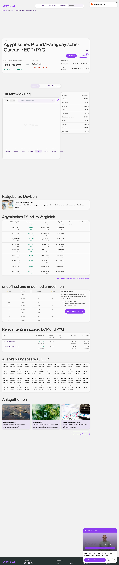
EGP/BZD (12, 366)
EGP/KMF (27, 376)
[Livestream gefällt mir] (109, 560)
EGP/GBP (56, 366)
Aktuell (43, 6)
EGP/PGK (19, 382)
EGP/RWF (56, 382)
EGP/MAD (49, 378)
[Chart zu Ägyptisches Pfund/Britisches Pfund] (70, 245)
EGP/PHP (41, 382)
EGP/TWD (34, 380)
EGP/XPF (5, 369)
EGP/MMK (12, 380)
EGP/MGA (19, 378)
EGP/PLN (49, 382)
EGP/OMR (78, 380)
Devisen (12, 10)
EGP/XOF (85, 366)
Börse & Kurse (5, 10)
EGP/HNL (56, 371)
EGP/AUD (63, 364)
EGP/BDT (85, 364)
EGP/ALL (12, 364)
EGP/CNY (19, 369)
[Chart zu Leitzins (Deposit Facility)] (60, 347)
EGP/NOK (70, 380)
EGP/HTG (49, 371)
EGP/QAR (5, 376)
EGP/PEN (34, 382)
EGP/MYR (34, 378)
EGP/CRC (27, 369)
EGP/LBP (85, 376)
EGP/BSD (70, 364)
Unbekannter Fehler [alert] (100, 4)
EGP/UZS (34, 389)
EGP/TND (70, 387)
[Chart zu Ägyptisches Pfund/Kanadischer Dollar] (70, 255)
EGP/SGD (49, 385)
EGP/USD (41, 389)
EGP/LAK (70, 376)
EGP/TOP (49, 387)
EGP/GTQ (27, 371)
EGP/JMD (27, 373)
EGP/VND (63, 389)
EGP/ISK (12, 373)
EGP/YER (41, 373)
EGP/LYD (5, 378)
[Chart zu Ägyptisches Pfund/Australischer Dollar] (70, 261)
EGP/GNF (34, 371)
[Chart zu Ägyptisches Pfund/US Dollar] (70, 228)
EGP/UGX (5, 389)
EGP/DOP (56, 369)
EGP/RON (63, 382)
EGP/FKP (78, 369)
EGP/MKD (63, 378)
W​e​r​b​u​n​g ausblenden (61, 24)
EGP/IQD (85, 371)
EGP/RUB (70, 382)
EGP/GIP (19, 371)
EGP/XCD (85, 380)
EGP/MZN (70, 378)
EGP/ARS (34, 364)
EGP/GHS (12, 371)
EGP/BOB (34, 366)
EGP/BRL (49, 366)
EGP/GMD (5, 371)
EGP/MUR (56, 378)
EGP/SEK (12, 385)
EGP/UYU (27, 389)
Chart (43, 86)
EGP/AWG (49, 364)
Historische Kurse (54, 86)
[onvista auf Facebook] (25, 563)
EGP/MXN (78, 378)
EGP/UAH (12, 389)
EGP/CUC (41, 376)
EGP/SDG (85, 385)
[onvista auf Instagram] (32, 563)
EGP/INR (70, 371)
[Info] (6, 100)
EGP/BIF (78, 366)
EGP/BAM (34, 376)
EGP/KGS (63, 376)
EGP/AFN (5, 364)
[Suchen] (81, 5)
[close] (116, 2)
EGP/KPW (63, 380)
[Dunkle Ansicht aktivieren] (11, 1)
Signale (84, 56)
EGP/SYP (27, 387)
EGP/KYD (56, 373)
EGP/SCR (34, 385)
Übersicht (35, 86)
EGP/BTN (27, 366)
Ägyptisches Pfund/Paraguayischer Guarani (25, 10)
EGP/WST (85, 382)
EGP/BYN (70, 389)
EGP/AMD (41, 364)
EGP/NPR (27, 380)
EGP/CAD (70, 373)
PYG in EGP (35, 60)
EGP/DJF (49, 369)
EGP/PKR (5, 382)
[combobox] (36, 101)
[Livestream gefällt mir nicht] (114, 560)
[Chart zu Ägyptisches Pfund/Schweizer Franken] (70, 250)
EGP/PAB (12, 382)
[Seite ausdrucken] (87, 51)
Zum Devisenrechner (75, 311)
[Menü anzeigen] (37, 5)
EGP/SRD (12, 387)
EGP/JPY (34, 373)
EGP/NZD (41, 380)
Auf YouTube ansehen (95, 560)
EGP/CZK (63, 387)
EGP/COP (19, 376)
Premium (63, 6)
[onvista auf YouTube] (29, 563)
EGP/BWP (41, 366)
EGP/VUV (49, 389)
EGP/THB (41, 387)
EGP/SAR (5, 385)
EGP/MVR (41, 378)
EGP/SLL (41, 385)
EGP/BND (63, 366)
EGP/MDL (85, 378)
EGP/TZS (34, 387)
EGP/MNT (5, 380)
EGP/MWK (27, 378)
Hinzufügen (71, 56)
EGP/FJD (85, 369)
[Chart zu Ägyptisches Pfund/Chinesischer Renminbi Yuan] (70, 266)
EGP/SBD (78, 382)
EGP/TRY (78, 387)
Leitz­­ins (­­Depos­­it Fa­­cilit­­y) (11, 347)
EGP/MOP (12, 378)
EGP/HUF (19, 389)
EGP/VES (56, 389)
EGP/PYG (27, 382)
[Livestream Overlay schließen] (114, 530)
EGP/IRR (5, 373)
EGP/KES (12, 376)
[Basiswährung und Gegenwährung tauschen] (27, 65)
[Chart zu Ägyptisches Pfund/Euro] (70, 234)
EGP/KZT (85, 373)
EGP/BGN (70, 366)
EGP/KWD (49, 376)
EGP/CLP (12, 369)
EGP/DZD (19, 364)
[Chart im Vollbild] (58, 100)
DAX (57, 563)
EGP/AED (41, 369)
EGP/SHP (70, 385)
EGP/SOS (56, 385)
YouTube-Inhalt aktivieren (100, 548)
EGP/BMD (19, 366)
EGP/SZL (19, 387)
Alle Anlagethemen (80, 434)
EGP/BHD (78, 364)
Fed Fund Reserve (9, 341)
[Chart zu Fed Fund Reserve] (60, 342)
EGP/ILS (19, 373)
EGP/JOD (49, 373)
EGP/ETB (56, 364)
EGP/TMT (85, 387)
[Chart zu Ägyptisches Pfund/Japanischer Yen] (70, 239)
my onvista (53, 6)
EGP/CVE (78, 373)
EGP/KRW (5, 387)
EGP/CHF (19, 385)
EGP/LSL (78, 376)
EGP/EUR (70, 369)
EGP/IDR (78, 371)
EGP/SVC (63, 369)
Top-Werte (86, 563)
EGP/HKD (63, 371)
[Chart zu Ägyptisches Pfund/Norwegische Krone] (70, 272)
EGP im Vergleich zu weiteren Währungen (72, 278)
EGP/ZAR (78, 385)
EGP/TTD (56, 387)
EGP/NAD (19, 380)
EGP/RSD (27, 385)
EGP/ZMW (56, 376)
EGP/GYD (41, 371)
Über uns (107, 563)
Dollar (71, 563)
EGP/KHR (63, 373)
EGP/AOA (27, 364)
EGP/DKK (34, 369)
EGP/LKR (63, 385)
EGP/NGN (56, 380)
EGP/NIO (49, 380)
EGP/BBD (5, 366)
